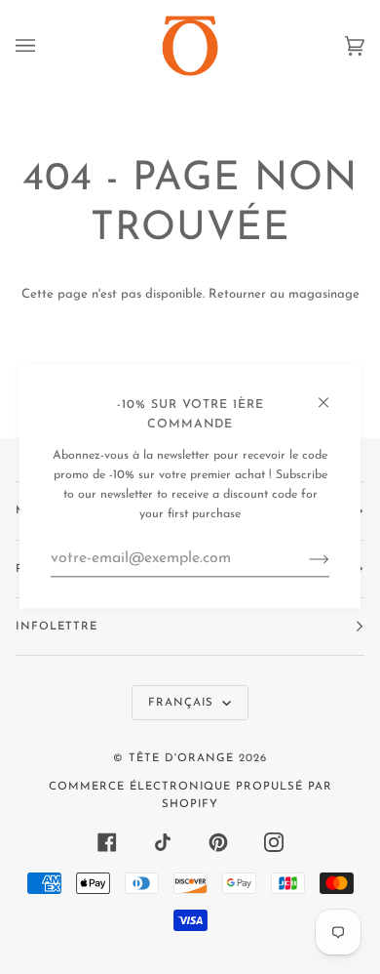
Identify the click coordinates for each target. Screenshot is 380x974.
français (183, 703)
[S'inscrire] (303, 558)
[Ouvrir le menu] (45, 46)
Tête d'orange (181, 758)
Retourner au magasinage (284, 294)
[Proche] (332, 394)
